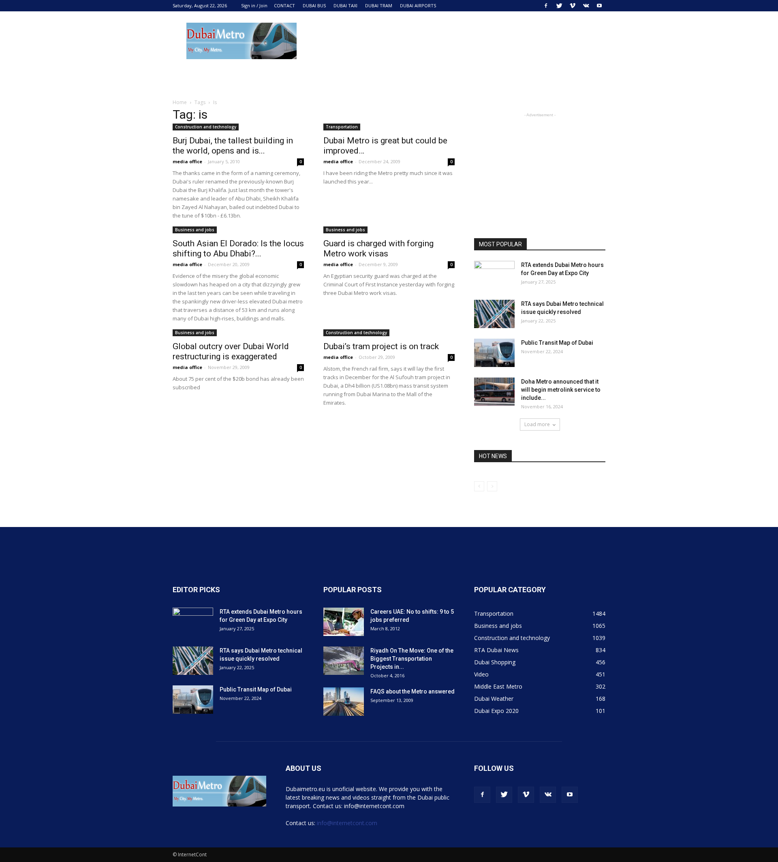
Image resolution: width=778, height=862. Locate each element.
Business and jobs (194, 230)
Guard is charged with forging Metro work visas (378, 248)
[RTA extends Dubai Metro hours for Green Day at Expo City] (494, 275)
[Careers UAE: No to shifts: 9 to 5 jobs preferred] (343, 622)
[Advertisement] (457, 41)
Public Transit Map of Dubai (557, 342)
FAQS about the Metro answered (412, 691)
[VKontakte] (586, 5)
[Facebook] (546, 5)
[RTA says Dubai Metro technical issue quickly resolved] (494, 314)
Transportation (342, 127)
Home (180, 102)
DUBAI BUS (314, 5)
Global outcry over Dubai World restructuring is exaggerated (231, 351)
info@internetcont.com (347, 823)
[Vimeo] (572, 5)
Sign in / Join (254, 5)
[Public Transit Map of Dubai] (494, 353)
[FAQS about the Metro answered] (343, 701)
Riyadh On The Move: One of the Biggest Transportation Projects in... (411, 658)
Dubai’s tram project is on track (381, 346)
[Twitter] (559, 5)
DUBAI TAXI (345, 5)
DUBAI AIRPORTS (418, 5)
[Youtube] (599, 5)
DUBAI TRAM (378, 5)
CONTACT (284, 5)
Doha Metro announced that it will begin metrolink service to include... (561, 389)
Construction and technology (205, 127)
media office (187, 161)
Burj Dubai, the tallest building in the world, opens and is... (233, 146)
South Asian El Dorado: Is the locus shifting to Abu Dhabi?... (238, 248)
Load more (537, 424)
